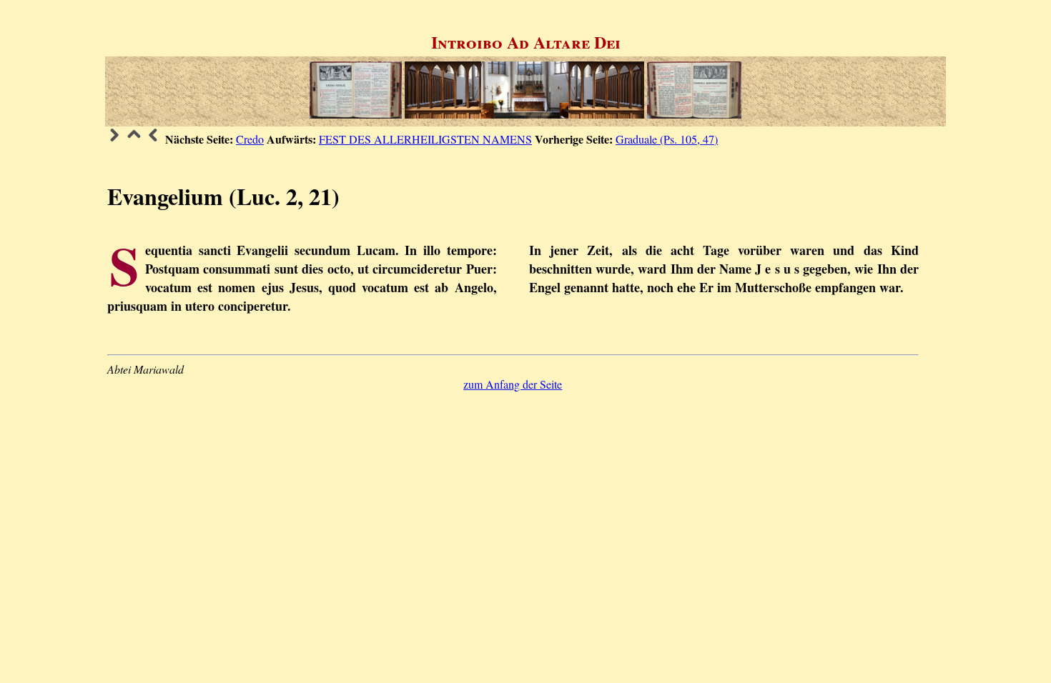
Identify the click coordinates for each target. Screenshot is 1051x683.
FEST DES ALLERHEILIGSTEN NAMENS (425, 138)
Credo (250, 138)
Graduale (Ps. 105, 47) (667, 138)
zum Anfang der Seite (512, 384)
